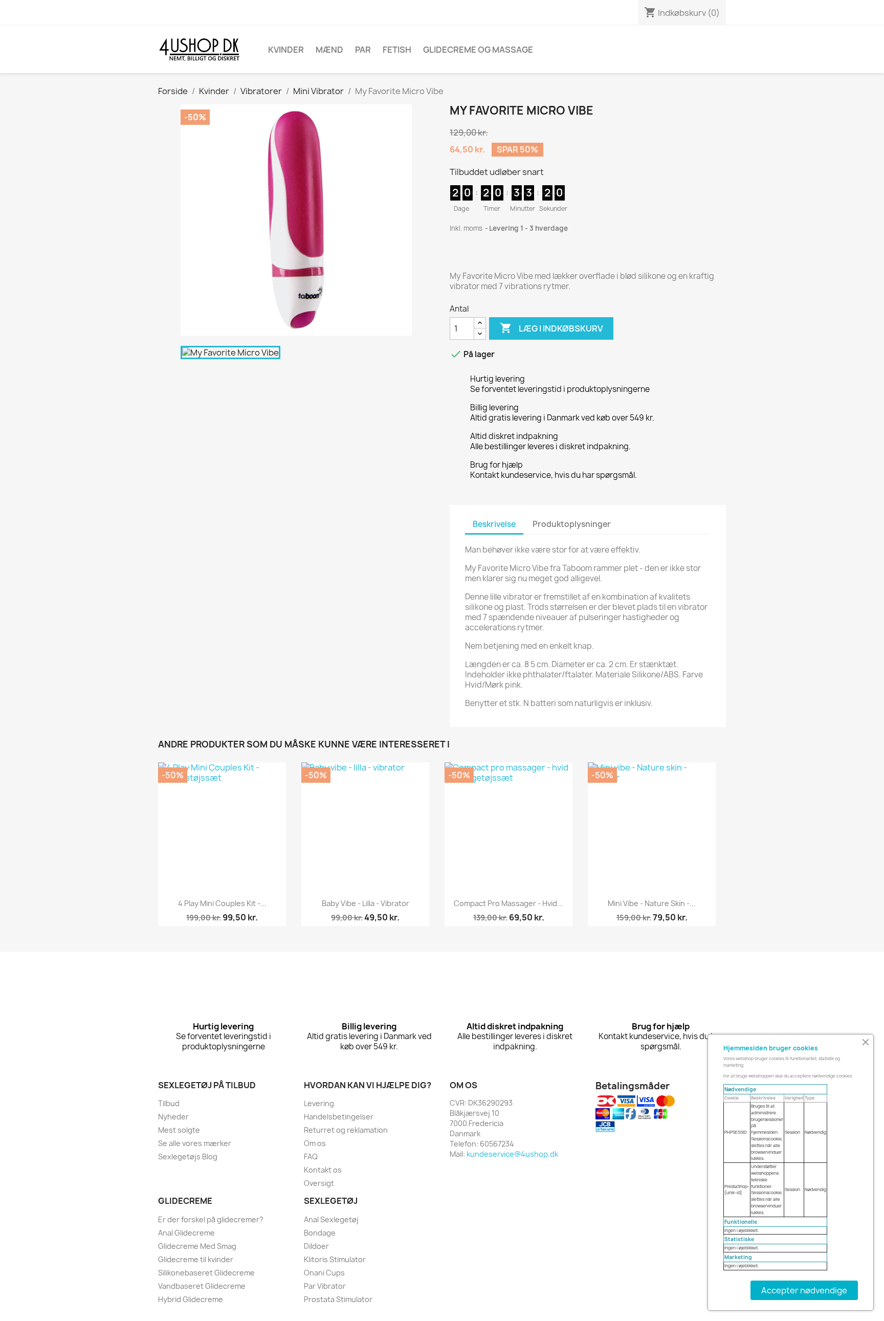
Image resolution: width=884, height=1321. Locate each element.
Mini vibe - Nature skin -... (652, 903)
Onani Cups (324, 1273)
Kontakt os (323, 1170)
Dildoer (316, 1246)
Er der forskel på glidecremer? (210, 1219)
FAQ (311, 1156)
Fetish (397, 49)
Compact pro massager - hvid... (508, 903)
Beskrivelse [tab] (494, 524)
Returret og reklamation (346, 1130)
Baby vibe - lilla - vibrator (365, 903)
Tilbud (169, 1103)
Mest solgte (179, 1130)
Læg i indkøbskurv (551, 328)
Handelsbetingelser (338, 1116)
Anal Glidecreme (186, 1233)
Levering (319, 1103)
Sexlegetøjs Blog (187, 1156)
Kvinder (286, 49)
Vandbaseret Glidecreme (202, 1286)
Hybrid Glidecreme (190, 1299)
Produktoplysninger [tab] (572, 524)
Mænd (329, 49)
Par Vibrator (325, 1286)
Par (363, 49)
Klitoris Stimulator (335, 1259)
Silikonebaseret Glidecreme (206, 1273)
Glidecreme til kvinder (195, 1259)
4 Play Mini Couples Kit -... (222, 903)
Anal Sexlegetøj (331, 1219)
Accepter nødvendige (804, 1290)
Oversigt (319, 1183)
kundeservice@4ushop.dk (512, 1154)
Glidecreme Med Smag (197, 1246)
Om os (315, 1143)
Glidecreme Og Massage (478, 49)
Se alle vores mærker (194, 1143)
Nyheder (173, 1116)
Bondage (320, 1233)
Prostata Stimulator (338, 1299)
